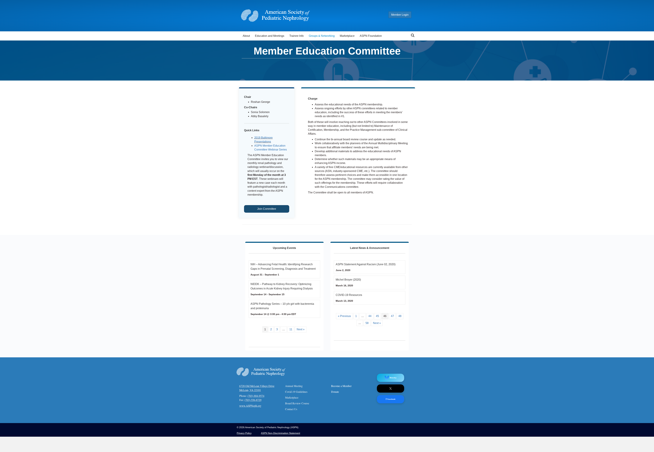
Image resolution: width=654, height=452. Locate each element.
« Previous (344, 316)
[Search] (412, 35)
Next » (301, 329)
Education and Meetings (269, 35)
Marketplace (347, 35)
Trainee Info (296, 35)
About (246, 35)
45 (377, 316)
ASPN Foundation (371, 35)
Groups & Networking (322, 35)
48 (399, 316)
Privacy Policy (244, 433)
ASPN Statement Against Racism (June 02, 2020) (365, 264)
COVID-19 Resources (349, 295)
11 (290, 329)
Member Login (400, 14)
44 (369, 316)
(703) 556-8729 (253, 400)
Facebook (390, 399)
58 (367, 323)
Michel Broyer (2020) (348, 279)
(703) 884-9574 (255, 396)
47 (392, 316)
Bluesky (393, 378)
